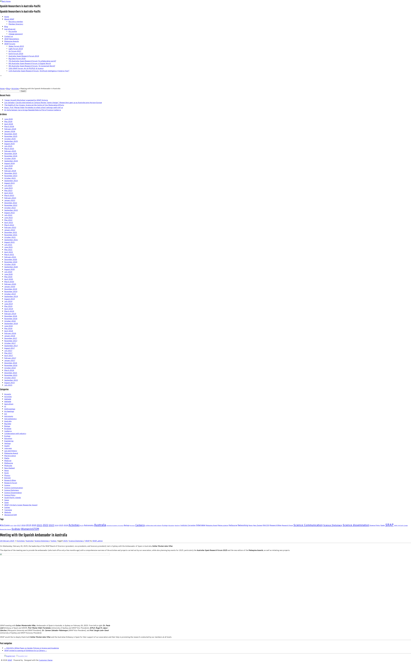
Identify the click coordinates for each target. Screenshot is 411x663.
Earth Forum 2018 (16, 53)
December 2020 (10, 259)
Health (7, 445)
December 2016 (10, 363)
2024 (57, 525)
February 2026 (10, 129)
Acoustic (7, 394)
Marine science (10, 455)
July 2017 (8, 350)
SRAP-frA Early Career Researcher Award (20, 505)
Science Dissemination (13, 492)
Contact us (8, 36)
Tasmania (8, 510)
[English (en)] (9, 655)
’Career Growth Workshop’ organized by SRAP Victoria (26, 100)
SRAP (389, 524)
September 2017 (11, 345)
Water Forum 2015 (16, 46)
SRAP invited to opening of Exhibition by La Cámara (25, 650)
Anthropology (9, 409)
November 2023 (10, 175)
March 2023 (9, 195)
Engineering (8, 441)
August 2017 (9, 348)
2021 (39, 525)
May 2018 (8, 328)
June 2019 (8, 303)
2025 (61, 525)
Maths (6, 458)
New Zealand (9, 468)
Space (6, 500)
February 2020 (10, 284)
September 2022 (11, 210)
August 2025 (9, 143)
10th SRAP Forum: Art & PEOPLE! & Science (26, 68)
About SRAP (9, 19)
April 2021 (8, 252)
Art (5, 413)
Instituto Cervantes (188, 525)
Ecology (7, 436)
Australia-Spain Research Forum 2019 (24, 56)
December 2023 (10, 173)
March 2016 (9, 370)
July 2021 (8, 244)
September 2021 (11, 239)
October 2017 (10, 343)
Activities (15, 88)
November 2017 (10, 340)
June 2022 (8, 217)
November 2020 (10, 262)
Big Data (7, 423)
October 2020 (10, 264)
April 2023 (8, 193)
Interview (8, 448)
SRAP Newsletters (11, 38)
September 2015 (11, 380)
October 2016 (10, 368)
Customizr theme (45, 660)
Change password (16, 34)
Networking (243, 525)
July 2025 (8, 146)
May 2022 (8, 220)
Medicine (7, 460)
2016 (15, 525)
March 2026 (9, 126)
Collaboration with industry (15, 433)
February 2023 (10, 198)
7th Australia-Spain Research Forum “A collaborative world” (32, 61)
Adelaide (7, 399)
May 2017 (8, 353)
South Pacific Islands (12, 497)
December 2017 (10, 338)
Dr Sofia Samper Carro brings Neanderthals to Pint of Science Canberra (32, 110)
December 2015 (10, 372)
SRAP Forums (9, 43)
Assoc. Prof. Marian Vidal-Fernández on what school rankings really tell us (33, 107)
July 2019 (8, 301)
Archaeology (9, 411)
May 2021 (8, 249)
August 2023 (9, 183)
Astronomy (8, 416)
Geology (7, 443)
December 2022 (10, 202)
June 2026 (8, 119)
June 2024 (8, 166)
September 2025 (11, 141)
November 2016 (10, 365)
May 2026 (8, 121)
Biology (7, 426)
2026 (66, 525)
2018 (23, 525)
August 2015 (9, 382)
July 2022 (8, 215)
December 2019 (10, 289)
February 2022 (10, 227)
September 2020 (11, 267)
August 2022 (9, 212)
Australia (7, 421)
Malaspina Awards (11, 41)
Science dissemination (356, 525)
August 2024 (9, 163)
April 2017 (8, 355)
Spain (6, 502)
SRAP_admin (97, 541)
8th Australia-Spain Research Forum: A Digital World (30, 63)
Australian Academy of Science (114, 525)
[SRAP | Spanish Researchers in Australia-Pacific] (5, 1)
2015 (11, 525)
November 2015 (10, 375)
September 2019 (11, 296)
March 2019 (9, 311)
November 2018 (10, 318)
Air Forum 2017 (15, 51)
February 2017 (10, 358)
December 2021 (10, 232)
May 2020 (8, 276)
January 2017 (9, 360)
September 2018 (11, 323)
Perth (6, 473)
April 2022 (8, 222)
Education (8, 438)
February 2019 (10, 313)
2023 (51, 525)
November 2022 (10, 205)
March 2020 (9, 281)
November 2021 (10, 234)
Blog (6, 26)
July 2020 (8, 271)
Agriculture (8, 404)
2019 (28, 525)
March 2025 (9, 148)
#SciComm (5, 525)
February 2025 (10, 151)
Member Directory (16, 24)
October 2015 (10, 377)
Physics (7, 475)
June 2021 (8, 247)
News (6, 470)
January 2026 (9, 131)
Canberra (8, 431)
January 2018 (9, 335)
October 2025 (10, 138)
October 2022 (10, 207)
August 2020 (9, 269)
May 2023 (8, 190)
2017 (19, 525)
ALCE (81, 525)
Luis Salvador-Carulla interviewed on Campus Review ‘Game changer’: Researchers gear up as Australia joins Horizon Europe (53, 102)
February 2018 (10, 333)
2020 (34, 525)
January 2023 (9, 200)
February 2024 (10, 170)
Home (6, 16)
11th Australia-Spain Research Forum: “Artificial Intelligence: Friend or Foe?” (39, 71)
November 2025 (10, 136)
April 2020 (8, 279)
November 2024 (10, 156)
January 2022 (9, 230)
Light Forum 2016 (16, 48)
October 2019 (10, 294)
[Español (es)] (22, 655)
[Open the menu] (1, 75)
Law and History (10, 450)
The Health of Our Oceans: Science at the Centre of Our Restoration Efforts (34, 105)
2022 (45, 525)
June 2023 (8, 188)
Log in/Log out (9, 29)
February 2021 (10, 257)
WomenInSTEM (10, 514)
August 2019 (9, 299)
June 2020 (8, 274)
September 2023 (11, 180)
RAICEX (7, 478)
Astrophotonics (10, 418)
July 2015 (8, 385)
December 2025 (10, 133)
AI (5, 406)
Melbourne (8, 463)
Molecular (8, 465)
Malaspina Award (11, 453)
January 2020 (9, 286)
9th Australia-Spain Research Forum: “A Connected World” (32, 66)
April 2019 (8, 308)
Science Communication (13, 487)
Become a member (16, 21)
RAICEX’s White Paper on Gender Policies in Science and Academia (31, 648)
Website (7, 512)
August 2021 (9, 242)
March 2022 (9, 225)
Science (7, 485)
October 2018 (10, 321)
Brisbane (7, 428)
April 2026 (8, 124)
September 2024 (11, 161)
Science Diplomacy (11, 490)
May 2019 (8, 306)
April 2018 (8, 331)
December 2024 (10, 153)
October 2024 (10, 158)
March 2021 (9, 254)
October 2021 (10, 237)
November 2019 (10, 291)
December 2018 (10, 316)
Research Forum (10, 482)
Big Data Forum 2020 (17, 58)
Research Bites (10, 480)
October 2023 (10, 178)
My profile (13, 31)
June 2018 (8, 326)
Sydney (7, 507)
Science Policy (9, 495)
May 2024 (8, 168)
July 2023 (8, 185)
